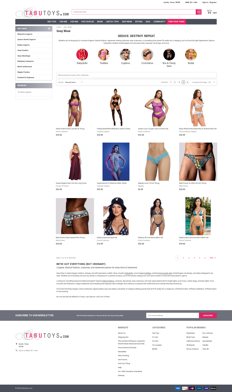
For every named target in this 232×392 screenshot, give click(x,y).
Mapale (205, 337)
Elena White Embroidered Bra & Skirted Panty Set (198, 129)
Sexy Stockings (23, 56)
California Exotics (193, 341)
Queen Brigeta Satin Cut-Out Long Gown (71, 183)
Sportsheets (207, 341)
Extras (138, 22)
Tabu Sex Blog (123, 356)
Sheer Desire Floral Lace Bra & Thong (70, 129)
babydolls (129, 273)
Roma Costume (192, 349)
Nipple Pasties (23, 72)
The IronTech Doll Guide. (127, 348)
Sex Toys (51, 22)
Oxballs (205, 345)
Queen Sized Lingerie (26, 39)
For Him (74, 22)
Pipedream (190, 333)
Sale (148, 22)
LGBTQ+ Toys (112, 22)
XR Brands (190, 345)
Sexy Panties (22, 50)
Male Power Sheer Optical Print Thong (70, 238)
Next (212, 258)
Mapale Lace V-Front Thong (148, 183)
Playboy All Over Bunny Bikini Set (150, 238)
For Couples (87, 22)
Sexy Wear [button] (22, 29)
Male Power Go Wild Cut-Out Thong (192, 183)
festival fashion (108, 281)
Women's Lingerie (24, 34)
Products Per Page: (200, 82)
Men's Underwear (24, 67)
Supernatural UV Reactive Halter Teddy (111, 183)
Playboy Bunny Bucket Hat (107, 238)
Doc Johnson (207, 333)
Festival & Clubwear (25, 77)
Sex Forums (122, 360)
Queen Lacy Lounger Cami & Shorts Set (153, 129)
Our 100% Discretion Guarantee (130, 371)
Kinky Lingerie (23, 45)
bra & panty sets (166, 273)
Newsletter (122, 352)
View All (205, 349)
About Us (121, 333)
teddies (148, 273)
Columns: (164, 82)
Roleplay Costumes (25, 61)
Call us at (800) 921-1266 (28, 351)
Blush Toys (190, 337)
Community (159, 22)
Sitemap (121, 375)
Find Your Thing (176, 22)
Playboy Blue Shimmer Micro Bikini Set (194, 238)
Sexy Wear (127, 22)
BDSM (100, 22)
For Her (63, 22)
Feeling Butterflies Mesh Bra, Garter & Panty (113, 129)
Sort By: (61, 82)
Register (213, 2)
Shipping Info (123, 337)
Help (120, 367)
